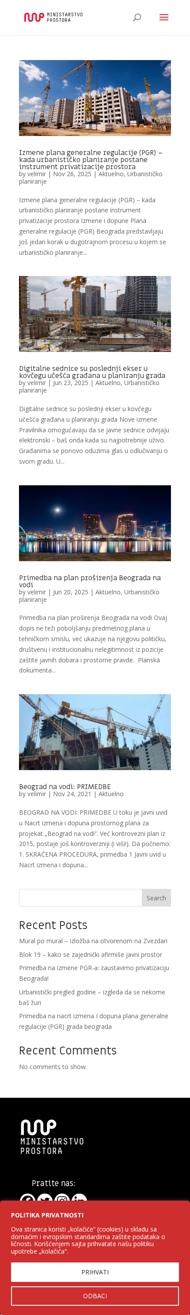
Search (156, 898)
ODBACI (95, 1296)
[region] (95, 1258)
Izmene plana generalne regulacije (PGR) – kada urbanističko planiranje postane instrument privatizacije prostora (91, 160)
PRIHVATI (95, 1272)
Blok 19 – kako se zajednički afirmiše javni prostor (90, 954)
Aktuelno (111, 174)
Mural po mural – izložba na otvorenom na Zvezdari (93, 941)
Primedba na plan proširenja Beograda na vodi (90, 581)
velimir (36, 174)
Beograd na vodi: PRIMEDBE (65, 787)
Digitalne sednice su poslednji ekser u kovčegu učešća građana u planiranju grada (92, 372)
